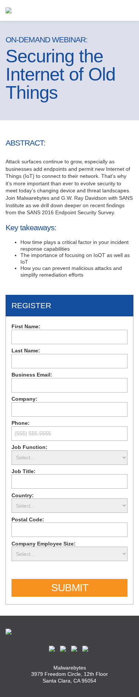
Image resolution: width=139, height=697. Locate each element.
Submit (69, 587)
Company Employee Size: (43, 544)
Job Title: (23, 471)
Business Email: (31, 375)
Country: (22, 495)
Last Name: (25, 351)
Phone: (20, 423)
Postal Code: (27, 519)
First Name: (25, 326)
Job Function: (29, 447)
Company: (24, 399)
